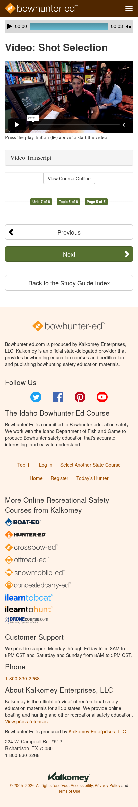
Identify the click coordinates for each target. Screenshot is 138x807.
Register (59, 478)
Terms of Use (68, 791)
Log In (45, 464)
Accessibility (82, 785)
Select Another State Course (90, 464)
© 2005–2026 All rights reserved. (40, 785)
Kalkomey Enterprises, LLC (97, 731)
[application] (69, 26)
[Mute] (128, 26)
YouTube (102, 397)
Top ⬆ (24, 464)
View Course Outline (69, 178)
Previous (69, 232)
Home (36, 478)
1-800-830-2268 (22, 678)
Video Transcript (30, 157)
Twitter (35, 397)
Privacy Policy (107, 785)
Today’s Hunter (92, 478)
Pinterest (80, 397)
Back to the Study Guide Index (69, 282)
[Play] (9, 26)
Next (69, 254)
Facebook (58, 397)
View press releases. (27, 721)
